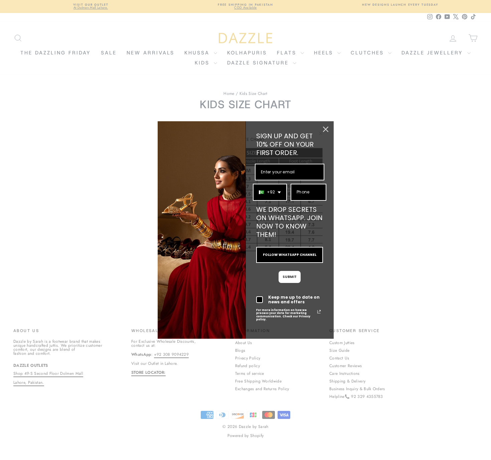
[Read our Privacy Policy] (319, 312)
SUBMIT (290, 276)
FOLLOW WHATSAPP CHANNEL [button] (289, 254)
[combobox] (270, 192)
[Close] (326, 129)
